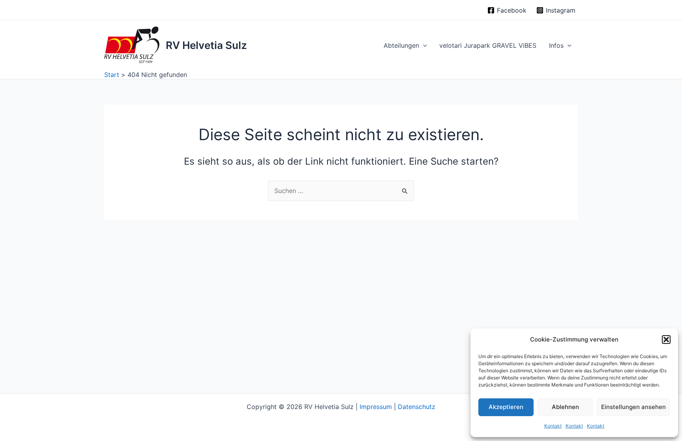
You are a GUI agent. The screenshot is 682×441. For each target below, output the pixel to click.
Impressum (376, 407)
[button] (666, 339)
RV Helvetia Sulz (206, 45)
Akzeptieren (506, 407)
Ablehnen (565, 407)
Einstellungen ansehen (633, 407)
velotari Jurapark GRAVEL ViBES (487, 45)
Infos (556, 45)
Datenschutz (416, 407)
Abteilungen (401, 45)
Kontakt (553, 426)
